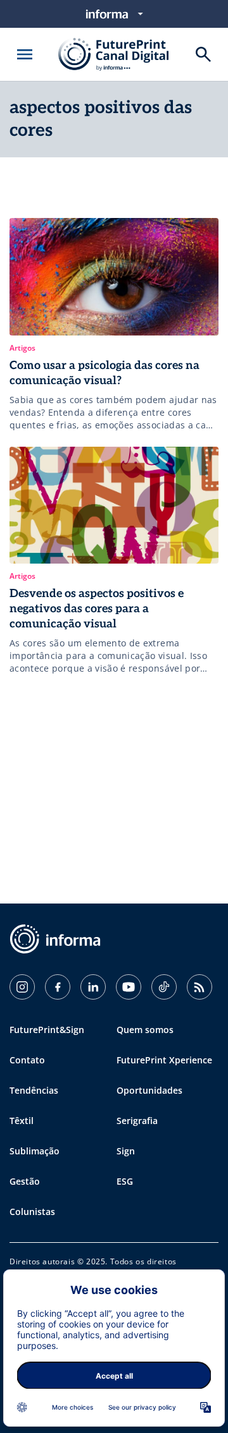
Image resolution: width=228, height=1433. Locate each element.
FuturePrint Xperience (164, 1060)
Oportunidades (149, 1090)
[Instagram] (22, 987)
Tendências (34, 1090)
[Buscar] (203, 54)
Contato (27, 1060)
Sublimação (35, 1151)
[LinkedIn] (93, 987)
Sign (126, 1151)
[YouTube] (128, 987)
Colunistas (32, 1212)
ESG (125, 1181)
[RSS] (199, 987)
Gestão (25, 1181)
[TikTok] (164, 987)
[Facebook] (57, 987)
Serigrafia (137, 1121)
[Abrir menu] (25, 54)
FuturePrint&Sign (47, 1030)
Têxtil (22, 1121)
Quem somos (145, 1030)
